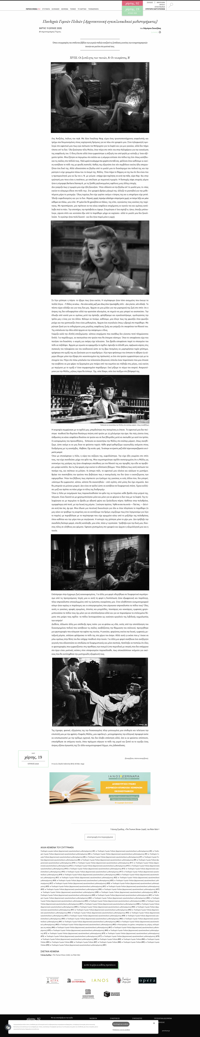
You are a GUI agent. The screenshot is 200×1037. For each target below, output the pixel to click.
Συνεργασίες (115, 1018)
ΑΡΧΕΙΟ (162, 5)
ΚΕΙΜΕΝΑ (64, 9)
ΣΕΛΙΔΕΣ (150, 2)
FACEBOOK (93, 1018)
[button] (8, 1027)
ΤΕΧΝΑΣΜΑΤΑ (93, 9)
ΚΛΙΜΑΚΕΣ (55, 9)
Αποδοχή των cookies (120, 1024)
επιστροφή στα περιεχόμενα (100, 837)
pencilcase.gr (166, 1030)
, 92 (33, 1019)
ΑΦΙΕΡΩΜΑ (161, 2)
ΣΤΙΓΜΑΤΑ (46, 9)
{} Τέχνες (50, 31)
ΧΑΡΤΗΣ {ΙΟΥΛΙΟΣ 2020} (50, 28)
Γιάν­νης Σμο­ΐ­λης (60, 955)
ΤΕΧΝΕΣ (73, 9)
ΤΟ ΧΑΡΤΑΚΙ (82, 9)
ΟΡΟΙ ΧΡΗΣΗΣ (159, 1022)
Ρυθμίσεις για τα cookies (121, 1030)
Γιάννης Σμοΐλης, (134, 829)
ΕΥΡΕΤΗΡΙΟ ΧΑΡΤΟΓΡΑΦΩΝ (155, 9)
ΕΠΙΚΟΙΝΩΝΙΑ (160, 7)
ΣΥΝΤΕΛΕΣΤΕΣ (137, 1018)
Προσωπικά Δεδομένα (163, 1018)
